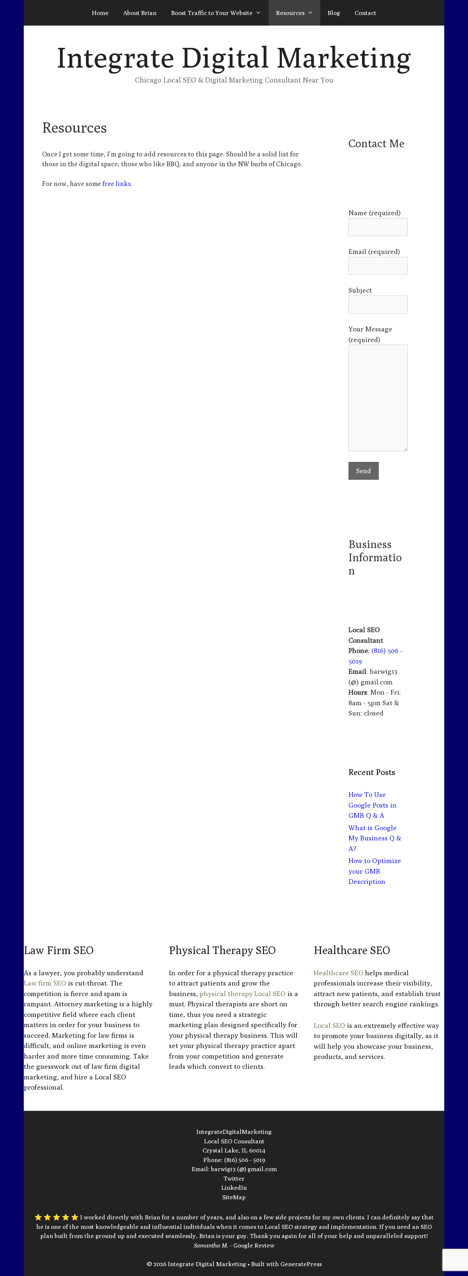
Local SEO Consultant (234, 1141)
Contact (365, 12)
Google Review (254, 1245)
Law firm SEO (45, 983)
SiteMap (234, 1197)
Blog (334, 12)
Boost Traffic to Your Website (212, 12)
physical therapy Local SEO (243, 994)
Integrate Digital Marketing (234, 57)
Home (100, 12)
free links (116, 183)
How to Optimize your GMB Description (374, 871)
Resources (290, 12)
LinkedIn (234, 1187)
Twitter (234, 1178)
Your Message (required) (370, 334)
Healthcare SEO (338, 973)
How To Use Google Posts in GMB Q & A (372, 804)
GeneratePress (301, 1264)
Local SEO (329, 1025)
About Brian (139, 12)
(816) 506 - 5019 (244, 1159)
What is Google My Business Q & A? (374, 838)
